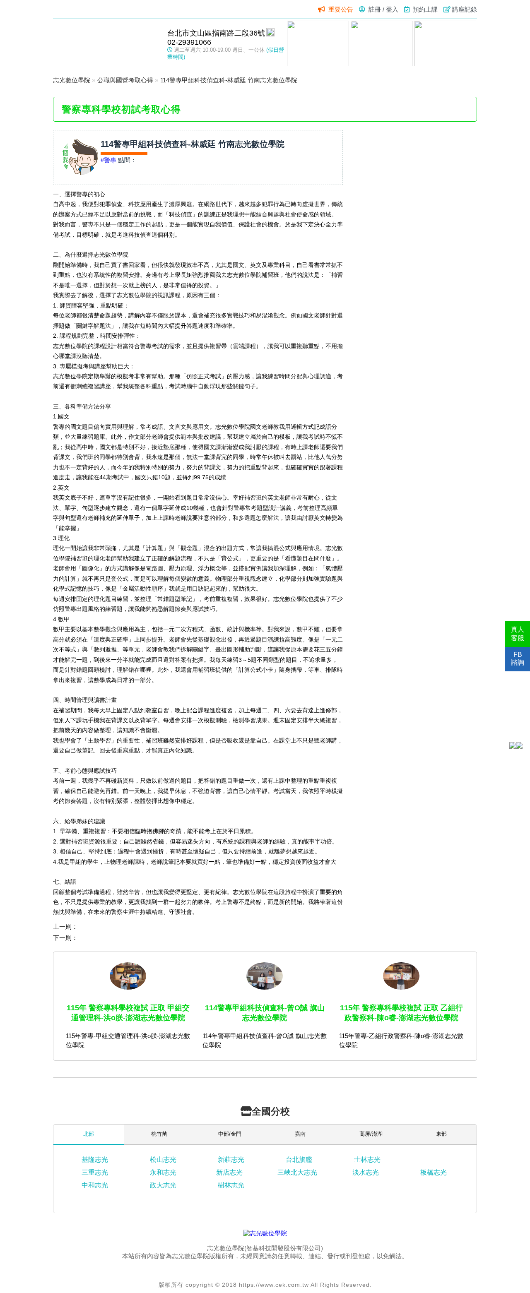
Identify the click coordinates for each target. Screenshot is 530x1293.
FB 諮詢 (517, 658)
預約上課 (425, 9)
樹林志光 (231, 1185)
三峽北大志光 (297, 1172)
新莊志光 (231, 1159)
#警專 (108, 159)
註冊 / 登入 (383, 9)
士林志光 (367, 1159)
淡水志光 (365, 1172)
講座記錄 (464, 9)
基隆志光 (95, 1159)
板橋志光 (433, 1172)
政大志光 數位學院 (106, 43)
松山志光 (163, 1159)
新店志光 (229, 1172)
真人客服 (517, 634)
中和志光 (95, 1185)
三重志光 (95, 1172)
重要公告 (340, 9)
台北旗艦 (299, 1159)
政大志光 (163, 1185)
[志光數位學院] (265, 1233)
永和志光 (163, 1172)
